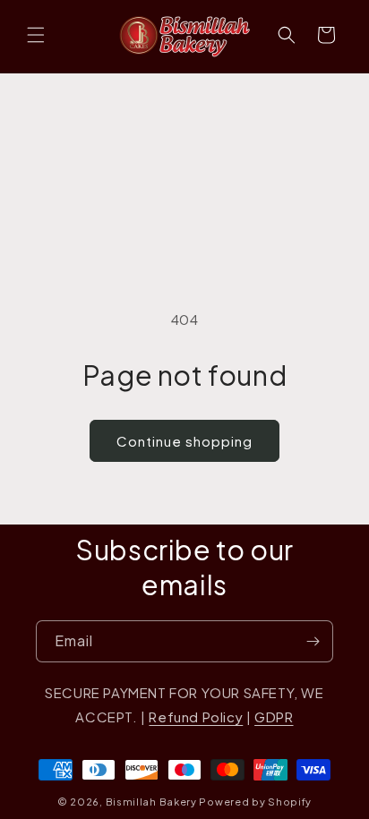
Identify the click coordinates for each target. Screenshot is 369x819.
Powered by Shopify (255, 801)
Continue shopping (184, 440)
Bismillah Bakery (151, 801)
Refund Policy (196, 716)
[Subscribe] (312, 641)
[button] (36, 35)
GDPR (273, 716)
